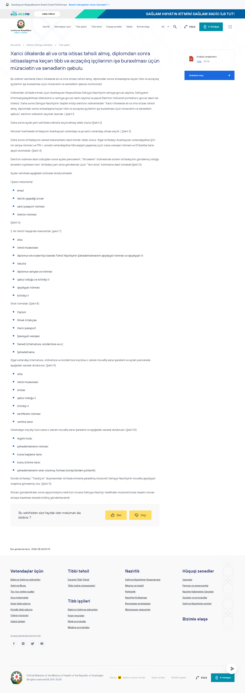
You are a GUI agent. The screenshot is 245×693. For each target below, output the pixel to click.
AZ (163, 26)
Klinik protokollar (77, 621)
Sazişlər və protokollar (194, 597)
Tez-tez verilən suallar (22, 591)
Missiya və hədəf (134, 585)
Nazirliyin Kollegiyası (136, 597)
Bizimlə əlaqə (143, 26)
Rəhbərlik (130, 591)
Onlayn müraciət (19, 615)
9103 (192, 26)
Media (129, 26)
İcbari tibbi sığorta (20, 603)
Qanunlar (187, 579)
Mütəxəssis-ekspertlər (137, 609)
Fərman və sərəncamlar (195, 585)
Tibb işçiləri (81, 26)
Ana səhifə (15, 45)
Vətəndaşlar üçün (62, 26)
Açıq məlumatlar (19, 597)
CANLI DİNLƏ (48, 14)
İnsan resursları (76, 615)
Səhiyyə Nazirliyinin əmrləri (197, 603)
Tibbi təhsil (96, 26)
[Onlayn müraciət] (231, 668)
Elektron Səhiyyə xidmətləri (40, 45)
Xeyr (143, 515)
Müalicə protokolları (79, 627)
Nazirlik (46, 26)
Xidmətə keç (196, 75)
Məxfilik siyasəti (178, 677)
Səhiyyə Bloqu (18, 585)
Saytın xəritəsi (158, 677)
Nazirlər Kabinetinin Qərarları (198, 591)
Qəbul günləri (17, 621)
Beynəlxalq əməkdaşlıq (137, 603)
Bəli (119, 515)
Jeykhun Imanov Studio (134, 677)
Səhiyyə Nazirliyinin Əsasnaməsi (142, 579)
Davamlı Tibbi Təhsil (78, 579)
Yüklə (199, 61)
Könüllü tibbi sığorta (21, 609)
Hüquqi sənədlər (114, 26)
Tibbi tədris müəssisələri (81, 585)
